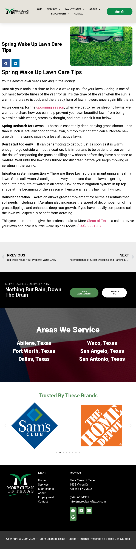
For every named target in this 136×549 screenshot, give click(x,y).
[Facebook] (73, 510)
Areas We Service (68, 329)
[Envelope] (89, 510)
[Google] (73, 517)
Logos (72, 539)
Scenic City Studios (118, 539)
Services (52, 9)
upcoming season (50, 107)
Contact (79, 13)
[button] (6, 63)
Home (39, 9)
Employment (58, 13)
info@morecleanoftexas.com (88, 501)
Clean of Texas (98, 221)
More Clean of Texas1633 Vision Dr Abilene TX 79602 (82, 484)
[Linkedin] (81, 510)
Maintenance (73, 9)
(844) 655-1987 (89, 226)
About (93, 9)
